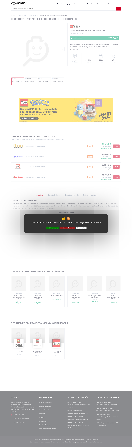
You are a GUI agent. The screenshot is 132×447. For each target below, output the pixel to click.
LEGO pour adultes (78, 4)
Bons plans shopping (63, 4)
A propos (118, 4)
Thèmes (110, 4)
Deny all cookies (68, 228)
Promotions (91, 4)
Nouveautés (101, 4)
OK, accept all (53, 228)
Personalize (81, 228)
